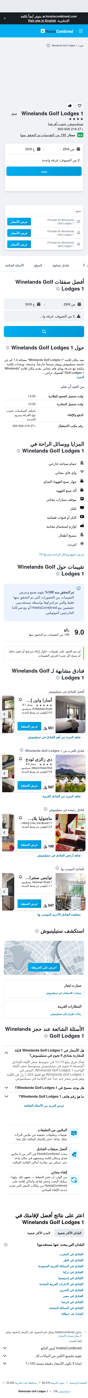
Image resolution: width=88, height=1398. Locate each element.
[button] (4, 18)
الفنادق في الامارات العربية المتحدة (61, 1284)
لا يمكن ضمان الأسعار (70, 1335)
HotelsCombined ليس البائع (61, 1347)
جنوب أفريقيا (57, 1382)
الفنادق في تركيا (73, 1272)
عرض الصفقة (29, 726)
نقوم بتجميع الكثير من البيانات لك (58, 1355)
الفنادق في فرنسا (72, 1302)
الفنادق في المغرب (71, 1254)
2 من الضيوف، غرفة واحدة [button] (61, 160)
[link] (54, 737)
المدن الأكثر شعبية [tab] (38, 1233)
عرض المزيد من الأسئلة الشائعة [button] (44, 1105)
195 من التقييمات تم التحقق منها (43, 134)
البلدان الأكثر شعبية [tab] (69, 1233)
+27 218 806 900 (70, 128)
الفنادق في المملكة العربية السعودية (60, 1266)
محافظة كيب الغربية (26, 1382)
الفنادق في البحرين (71, 1290)
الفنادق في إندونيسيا (70, 1278)
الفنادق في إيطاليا (72, 1314)
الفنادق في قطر (73, 1260)
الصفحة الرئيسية (78, 1382)
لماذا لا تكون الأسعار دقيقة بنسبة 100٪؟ (54, 1363)
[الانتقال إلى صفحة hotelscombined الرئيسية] (56, 31)
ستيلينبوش (64, 1391)
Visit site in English (42, 20)
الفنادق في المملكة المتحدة (66, 1308)
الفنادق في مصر (73, 1296)
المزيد (80, 377)
